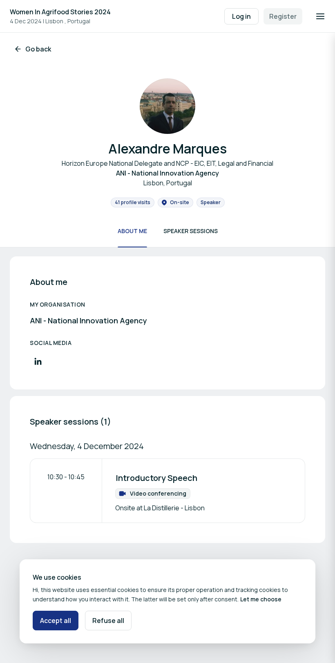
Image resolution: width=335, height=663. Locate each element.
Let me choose (260, 599)
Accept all (55, 620)
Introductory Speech (156, 477)
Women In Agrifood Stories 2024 (60, 11)
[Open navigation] (320, 16)
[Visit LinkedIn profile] (38, 361)
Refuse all (108, 620)
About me (132, 231)
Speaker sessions (190, 231)
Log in (241, 16)
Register (283, 16)
